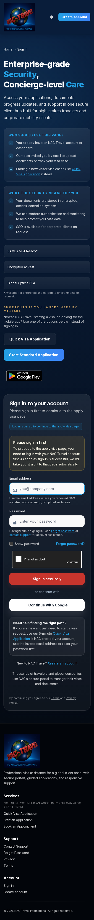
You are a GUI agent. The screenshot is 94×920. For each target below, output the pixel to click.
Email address (20, 478)
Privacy (9, 859)
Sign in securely (47, 579)
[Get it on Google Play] (24, 376)
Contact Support (16, 846)
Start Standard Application (33, 355)
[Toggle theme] (51, 17)
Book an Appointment (20, 826)
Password (17, 511)
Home (8, 49)
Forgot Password (16, 853)
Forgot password (63, 531)
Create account (74, 17)
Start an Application (18, 820)
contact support (20, 535)
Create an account (63, 663)
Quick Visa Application (29, 339)
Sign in (9, 885)
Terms (55, 698)
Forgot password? (70, 544)
